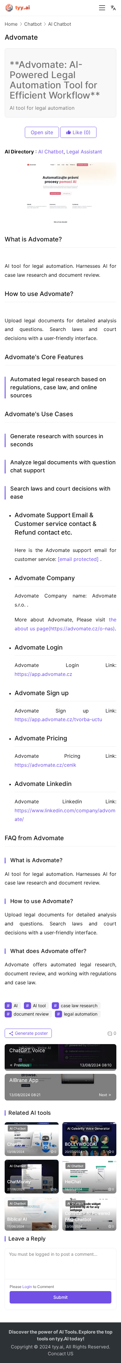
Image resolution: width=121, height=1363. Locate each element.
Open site (42, 132)
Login (27, 1286)
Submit (60, 1297)
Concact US (61, 1353)
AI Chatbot (51, 151)
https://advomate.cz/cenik (45, 765)
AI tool (39, 1005)
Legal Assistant (84, 151)
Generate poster (31, 1033)
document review (31, 1014)
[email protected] (78, 559)
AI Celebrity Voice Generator (88, 1128)
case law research (79, 1005)
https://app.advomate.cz (43, 674)
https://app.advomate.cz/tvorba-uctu (58, 719)
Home (11, 24)
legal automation (80, 1014)
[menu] (102, 7)
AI (16, 1005)
